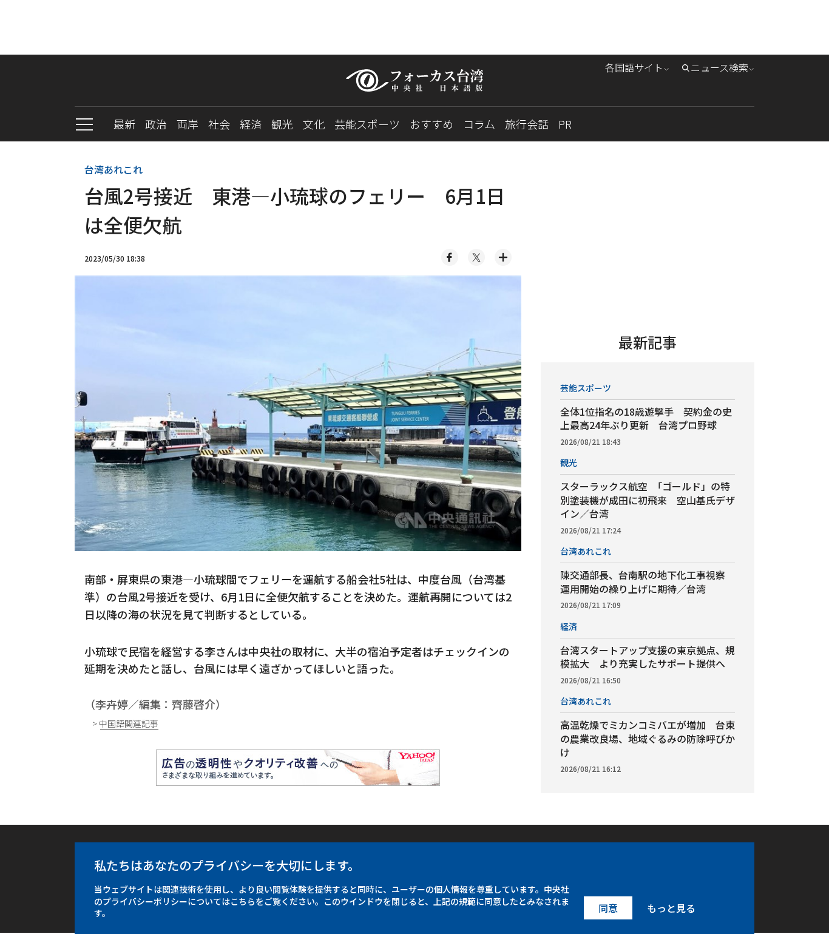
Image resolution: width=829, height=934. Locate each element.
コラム (479, 124)
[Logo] (414, 80)
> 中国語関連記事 (125, 723)
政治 (156, 124)
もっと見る (671, 908)
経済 (251, 124)
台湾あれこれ (113, 169)
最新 (124, 124)
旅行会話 (527, 124)
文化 (314, 124)
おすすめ (431, 124)
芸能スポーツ (367, 124)
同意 (608, 908)
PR (565, 124)
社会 (219, 124)
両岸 (187, 124)
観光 (282, 124)
